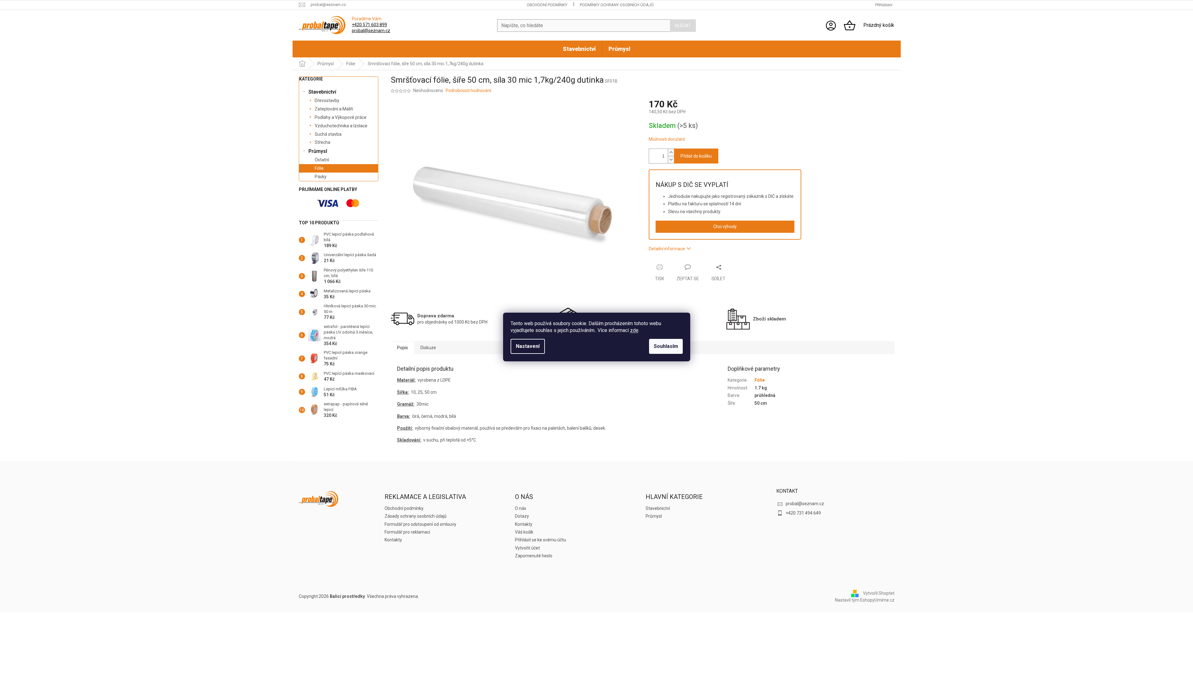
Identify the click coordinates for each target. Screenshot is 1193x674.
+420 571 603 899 (369, 24)
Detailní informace (667, 248)
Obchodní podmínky (547, 4)
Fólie (319, 168)
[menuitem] (579, 49)
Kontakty (393, 539)
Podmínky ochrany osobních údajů (616, 4)
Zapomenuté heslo (533, 555)
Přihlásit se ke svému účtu (540, 539)
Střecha (322, 142)
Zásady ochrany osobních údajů (416, 516)
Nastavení (528, 346)
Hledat (683, 25)
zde (634, 330)
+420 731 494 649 (803, 512)
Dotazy (522, 516)
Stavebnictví (322, 92)
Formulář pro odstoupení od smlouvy (420, 524)
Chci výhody (725, 226)
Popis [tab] (402, 347)
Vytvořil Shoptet (879, 593)
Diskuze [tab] (428, 347)
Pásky (321, 176)
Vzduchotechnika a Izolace (341, 125)
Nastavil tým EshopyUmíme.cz (865, 600)
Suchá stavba (328, 134)
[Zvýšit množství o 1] (671, 152)
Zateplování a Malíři (334, 108)
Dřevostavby (327, 100)
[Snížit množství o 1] (671, 159)
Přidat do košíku (696, 156)
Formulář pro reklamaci (407, 532)
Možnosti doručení (667, 139)
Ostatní (322, 159)
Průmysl (317, 151)
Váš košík (524, 532)
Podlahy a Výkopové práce (340, 117)
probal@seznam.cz (371, 30)
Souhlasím (666, 346)
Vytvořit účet (527, 547)
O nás (520, 508)
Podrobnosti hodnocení (468, 90)
